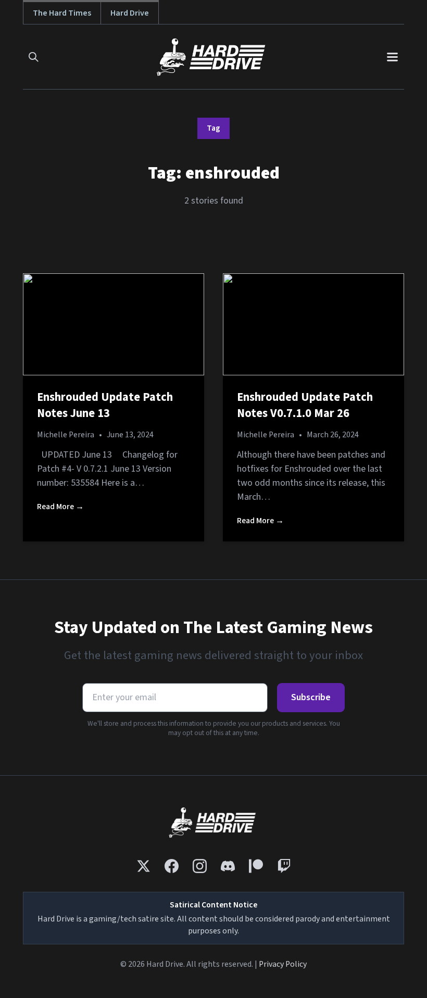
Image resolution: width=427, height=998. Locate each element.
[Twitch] (284, 866)
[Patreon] (256, 866)
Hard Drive (129, 13)
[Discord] (228, 866)
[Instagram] (200, 866)
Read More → (60, 506)
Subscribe (311, 697)
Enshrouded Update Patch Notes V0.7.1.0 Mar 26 (305, 405)
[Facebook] (172, 866)
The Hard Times (62, 13)
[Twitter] (143, 866)
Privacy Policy (283, 964)
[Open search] (33, 57)
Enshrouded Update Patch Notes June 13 (105, 405)
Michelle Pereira (65, 434)
